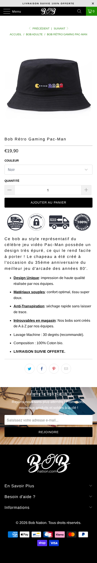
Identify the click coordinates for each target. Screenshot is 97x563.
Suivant (60, 28)
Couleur (12, 160)
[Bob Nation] (48, 11)
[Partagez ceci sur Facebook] (42, 369)
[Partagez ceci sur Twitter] (30, 369)
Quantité (12, 180)
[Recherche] (81, 11)
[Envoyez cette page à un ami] (66, 369)
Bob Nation (37, 523)
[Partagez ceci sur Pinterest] (54, 369)
